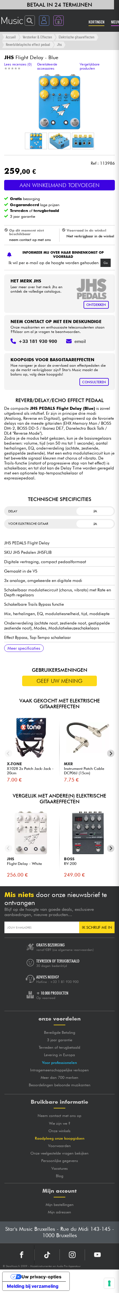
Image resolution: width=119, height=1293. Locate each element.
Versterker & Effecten (37, 37)
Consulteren (94, 382)
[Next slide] (111, 753)
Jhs (59, 44)
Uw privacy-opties (41, 1276)
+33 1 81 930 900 (64, 982)
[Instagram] (72, 1255)
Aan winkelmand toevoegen (60, 185)
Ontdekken (96, 305)
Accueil (11, 37)
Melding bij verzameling (32, 1286)
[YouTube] (97, 1255)
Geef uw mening (59, 681)
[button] (36, 141)
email (80, 341)
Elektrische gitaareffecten (76, 37)
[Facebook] (21, 1255)
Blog (59, 1176)
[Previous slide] (8, 753)
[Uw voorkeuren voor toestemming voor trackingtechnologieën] (109, 1283)
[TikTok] (47, 1255)
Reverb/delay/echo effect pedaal (28, 44)
